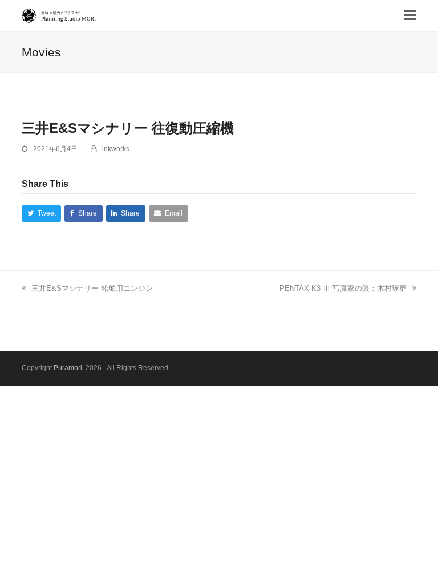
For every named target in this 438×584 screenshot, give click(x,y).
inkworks (115, 149)
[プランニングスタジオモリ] (59, 16)
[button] (410, 15)
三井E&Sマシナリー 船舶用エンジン (92, 288)
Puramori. (69, 368)
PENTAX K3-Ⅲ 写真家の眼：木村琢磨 (343, 288)
